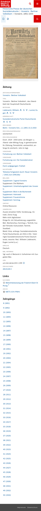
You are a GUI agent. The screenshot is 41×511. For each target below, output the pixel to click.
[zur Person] (20, 110)
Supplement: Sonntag (11, 200)
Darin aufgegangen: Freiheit (14, 166)
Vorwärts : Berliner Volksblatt (14, 95)
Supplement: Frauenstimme (14, 197)
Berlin (5, 128)
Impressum (21, 507)
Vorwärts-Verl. (14, 128)
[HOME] (5, 3)
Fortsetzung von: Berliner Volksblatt (17, 154)
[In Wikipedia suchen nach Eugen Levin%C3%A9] (13, 113)
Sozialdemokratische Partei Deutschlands (19, 119)
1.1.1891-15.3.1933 (28, 128)
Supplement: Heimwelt (12, 194)
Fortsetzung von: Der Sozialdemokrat (18, 160)
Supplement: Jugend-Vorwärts (15, 181)
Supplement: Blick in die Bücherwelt (17, 192)
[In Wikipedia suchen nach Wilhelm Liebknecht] (27, 110)
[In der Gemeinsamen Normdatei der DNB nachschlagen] (23, 110)
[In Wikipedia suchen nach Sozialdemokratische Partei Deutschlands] (10, 122)
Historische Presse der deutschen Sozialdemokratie (17, 10)
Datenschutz (32, 507)
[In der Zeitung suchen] (37, 19)
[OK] (30, 3)
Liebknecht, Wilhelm (11, 110)
